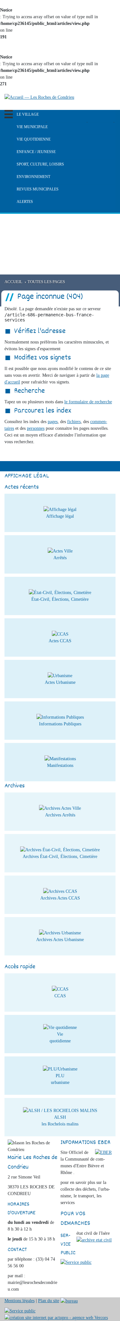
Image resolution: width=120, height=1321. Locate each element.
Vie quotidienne (34, 139)
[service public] (76, 1262)
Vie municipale (32, 127)
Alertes (25, 201)
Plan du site (48, 1300)
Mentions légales (19, 1300)
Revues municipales (38, 189)
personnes (35, 428)
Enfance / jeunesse (36, 152)
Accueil (13, 282)
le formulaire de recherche (88, 401)
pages (53, 421)
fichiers (74, 421)
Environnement (33, 176)
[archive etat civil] (94, 1239)
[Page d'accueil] (39, 97)
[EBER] (103, 1152)
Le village (28, 114)
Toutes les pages (46, 282)
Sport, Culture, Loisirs (40, 164)
